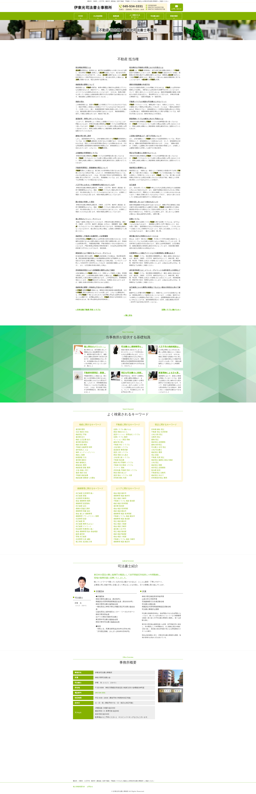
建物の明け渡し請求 (83, 136)
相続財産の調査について (85, 84)
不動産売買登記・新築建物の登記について (92, 168)
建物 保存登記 (156, 445)
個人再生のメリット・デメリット (88, 219)
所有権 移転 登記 (157, 429)
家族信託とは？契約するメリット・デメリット (93, 253)
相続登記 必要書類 (158, 442)
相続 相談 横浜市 (120, 511)
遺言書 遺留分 (81, 460)
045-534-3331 (100, 693)
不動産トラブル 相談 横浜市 (124, 516)
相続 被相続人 (81, 462)
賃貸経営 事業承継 (121, 450)
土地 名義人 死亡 (82, 470)
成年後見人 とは (82, 450)
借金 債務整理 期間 (83, 501)
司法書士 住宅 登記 (158, 447)
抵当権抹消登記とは (83, 67)
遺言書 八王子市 (120, 529)
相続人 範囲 (80, 455)
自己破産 (132, 185)
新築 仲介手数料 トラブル (123, 462)
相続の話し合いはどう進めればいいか (143, 202)
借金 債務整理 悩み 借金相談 (87, 531)
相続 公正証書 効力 (83, 440)
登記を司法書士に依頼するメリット (142, 153)
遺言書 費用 (80, 429)
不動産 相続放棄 (82, 475)
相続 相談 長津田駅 (121, 503)
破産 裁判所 (80, 534)
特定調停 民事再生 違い (85, 529)
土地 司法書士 (156, 450)
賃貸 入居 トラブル (121, 452)
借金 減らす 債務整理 (84, 514)
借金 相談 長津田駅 (121, 509)
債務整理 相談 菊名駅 (122, 519)
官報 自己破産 (81, 537)
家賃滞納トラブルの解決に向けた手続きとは (146, 119)
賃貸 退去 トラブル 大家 (123, 475)
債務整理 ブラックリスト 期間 (87, 516)
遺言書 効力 (80, 437)
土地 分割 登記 (156, 434)
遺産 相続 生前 (81, 473)
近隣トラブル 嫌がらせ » (171, 310)
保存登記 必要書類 (158, 468)
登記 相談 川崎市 (120, 498)
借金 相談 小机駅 (120, 537)
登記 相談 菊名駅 (120, 531)
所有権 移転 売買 (120, 478)
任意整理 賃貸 (81, 519)
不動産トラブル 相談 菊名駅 (124, 501)
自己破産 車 (80, 521)
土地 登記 (155, 462)
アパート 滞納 (119, 468)
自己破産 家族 (81, 496)
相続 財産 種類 (81, 445)
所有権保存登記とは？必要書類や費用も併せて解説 (95, 270)
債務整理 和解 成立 (83, 511)
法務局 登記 (155, 437)
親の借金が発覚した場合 (85, 202)
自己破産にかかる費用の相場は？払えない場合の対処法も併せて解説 (154, 288)
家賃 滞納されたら (121, 432)
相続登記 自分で (157, 475)
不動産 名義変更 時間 (84, 447)
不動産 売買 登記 (157, 457)
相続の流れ (80, 102)
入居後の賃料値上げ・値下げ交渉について (145, 136)
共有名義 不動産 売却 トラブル (125, 470)
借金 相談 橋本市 (120, 493)
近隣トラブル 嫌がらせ (122, 429)
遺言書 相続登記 (82, 442)
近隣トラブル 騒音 (121, 437)
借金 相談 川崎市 (120, 526)
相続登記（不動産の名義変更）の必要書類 (92, 236)
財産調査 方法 (81, 457)
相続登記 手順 (81, 434)
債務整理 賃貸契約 (83, 503)
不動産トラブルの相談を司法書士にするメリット (148, 102)
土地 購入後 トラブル (122, 457)
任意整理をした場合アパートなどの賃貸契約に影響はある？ (152, 253)
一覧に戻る (128, 315)
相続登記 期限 (156, 465)
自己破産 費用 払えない (85, 524)
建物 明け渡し (119, 442)
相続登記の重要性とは (137, 168)
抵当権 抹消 (155, 470)
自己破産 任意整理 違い (85, 493)
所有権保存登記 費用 (159, 478)
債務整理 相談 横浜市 (122, 542)
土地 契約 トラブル (121, 447)
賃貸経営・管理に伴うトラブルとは (89, 119)
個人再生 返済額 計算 (84, 542)
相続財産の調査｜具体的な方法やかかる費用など (94, 287)
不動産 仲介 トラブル (122, 445)
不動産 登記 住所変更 (159, 432)
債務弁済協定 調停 (83, 509)
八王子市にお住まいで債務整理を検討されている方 (95, 185)
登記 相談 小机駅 (120, 524)
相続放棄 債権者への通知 (85, 478)
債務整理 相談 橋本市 (122, 496)
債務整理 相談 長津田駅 (123, 514)
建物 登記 (155, 440)
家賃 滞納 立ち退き (121, 455)
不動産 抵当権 (119, 460)
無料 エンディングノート (85, 452)
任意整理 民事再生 (83, 498)
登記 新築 (155, 455)
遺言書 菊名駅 (119, 506)
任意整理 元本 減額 (83, 539)
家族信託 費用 (81, 465)
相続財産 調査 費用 (83, 468)
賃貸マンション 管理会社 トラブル (127, 434)
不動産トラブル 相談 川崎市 (124, 539)
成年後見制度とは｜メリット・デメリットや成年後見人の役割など (154, 270)
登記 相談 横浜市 (120, 521)
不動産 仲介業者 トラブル (123, 465)
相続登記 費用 (156, 452)
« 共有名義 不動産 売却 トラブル (88, 310)
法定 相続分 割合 (82, 432)
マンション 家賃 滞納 (122, 440)
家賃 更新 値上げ (120, 473)
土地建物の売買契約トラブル (87, 153)
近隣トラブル (134, 219)
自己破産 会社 (81, 506)
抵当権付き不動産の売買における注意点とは (146, 67)
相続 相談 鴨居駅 (120, 534)
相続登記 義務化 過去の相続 (162, 460)
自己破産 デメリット (84, 526)
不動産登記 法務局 (158, 473)
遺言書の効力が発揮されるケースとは (143, 236)
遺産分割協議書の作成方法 (139, 84)
